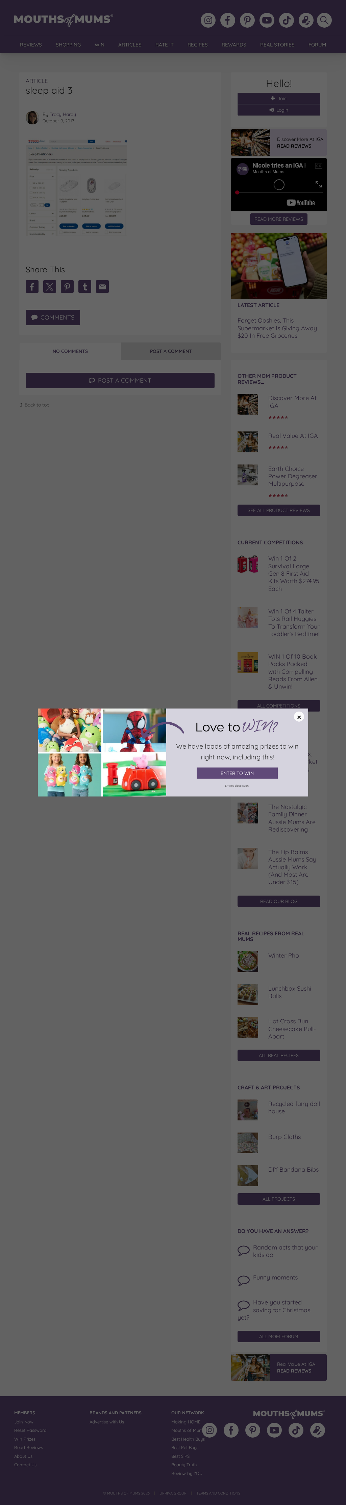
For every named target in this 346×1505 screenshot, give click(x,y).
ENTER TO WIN (237, 773)
